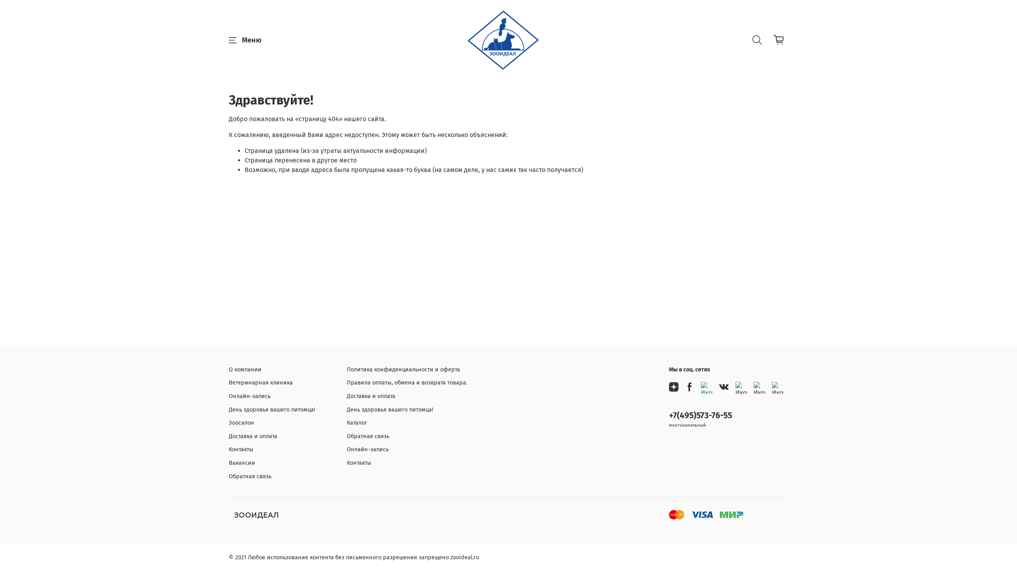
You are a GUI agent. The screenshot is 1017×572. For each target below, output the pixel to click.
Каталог (357, 422)
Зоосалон (241, 422)
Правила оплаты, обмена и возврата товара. (407, 382)
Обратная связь (250, 476)
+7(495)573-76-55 (700, 416)
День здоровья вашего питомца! (272, 409)
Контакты (241, 449)
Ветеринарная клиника (261, 382)
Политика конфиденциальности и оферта (403, 369)
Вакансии (242, 463)
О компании (245, 369)
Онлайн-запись (250, 396)
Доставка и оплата (253, 436)
